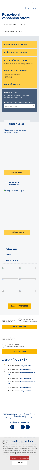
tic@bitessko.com (32, 321)
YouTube (23, 427)
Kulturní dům (8, 64)
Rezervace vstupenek (15, 44)
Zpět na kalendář (31, 8)
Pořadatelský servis (15, 52)
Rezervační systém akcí (16, 60)
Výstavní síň (29, 64)
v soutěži (19, 366)
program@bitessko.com (17, 346)
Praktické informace (15, 71)
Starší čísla (16, 172)
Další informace (19, 327)
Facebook (12, 427)
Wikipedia (28, 427)
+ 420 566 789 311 (14, 345)
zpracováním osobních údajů (24, 102)
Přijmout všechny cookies (19, 458)
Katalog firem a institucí (12, 74)
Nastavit (20, 463)
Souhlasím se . (19, 102)
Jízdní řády (8, 77)
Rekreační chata (19, 64)
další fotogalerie (19, 306)
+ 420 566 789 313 (30, 319)
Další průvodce (17, 232)
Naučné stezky (12, 84)
